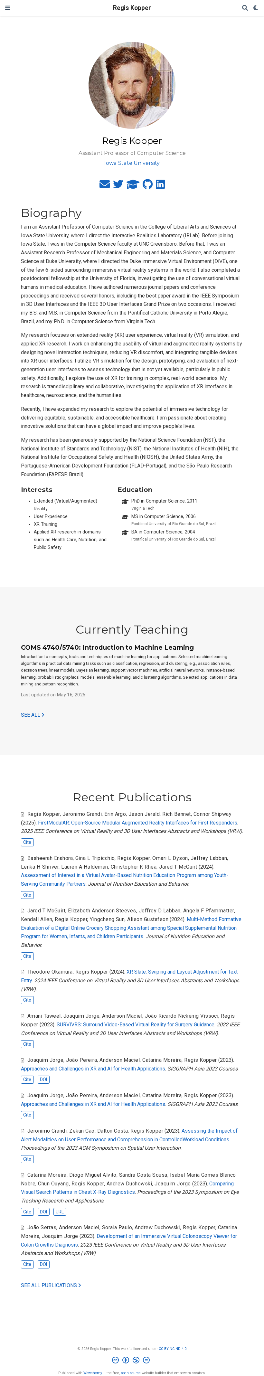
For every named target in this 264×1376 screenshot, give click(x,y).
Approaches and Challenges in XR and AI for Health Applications (93, 1069)
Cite (27, 842)
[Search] (245, 8)
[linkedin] (160, 186)
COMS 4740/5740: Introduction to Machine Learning (107, 647)
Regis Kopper (132, 8)
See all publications (49, 1285)
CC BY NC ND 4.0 (172, 1349)
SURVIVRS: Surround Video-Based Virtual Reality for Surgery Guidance (135, 1025)
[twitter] (118, 186)
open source (131, 1373)
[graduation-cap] (133, 186)
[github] (148, 186)
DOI (43, 1079)
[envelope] (104, 186)
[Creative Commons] (132, 1361)
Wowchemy (92, 1373)
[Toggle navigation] (7, 8)
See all (31, 715)
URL (60, 1211)
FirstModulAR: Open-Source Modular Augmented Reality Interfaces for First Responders (137, 823)
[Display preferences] (256, 8)
